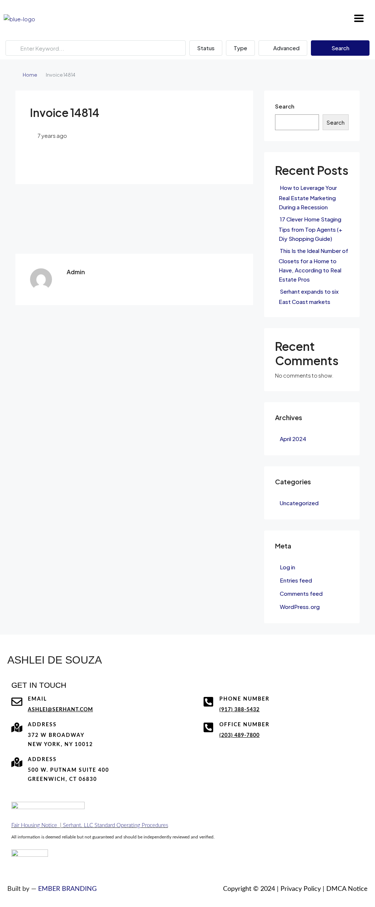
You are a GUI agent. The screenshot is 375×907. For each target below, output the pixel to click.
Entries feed (296, 580)
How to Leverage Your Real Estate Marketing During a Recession (308, 197)
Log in (287, 566)
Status (206, 47)
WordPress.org (300, 606)
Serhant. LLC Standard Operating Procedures (115, 825)
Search (340, 47)
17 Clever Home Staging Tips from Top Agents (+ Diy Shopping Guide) (310, 229)
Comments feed (301, 593)
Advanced (286, 47)
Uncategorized (299, 502)
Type (240, 47)
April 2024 (293, 438)
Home (30, 75)
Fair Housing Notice (34, 825)
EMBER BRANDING (67, 889)
